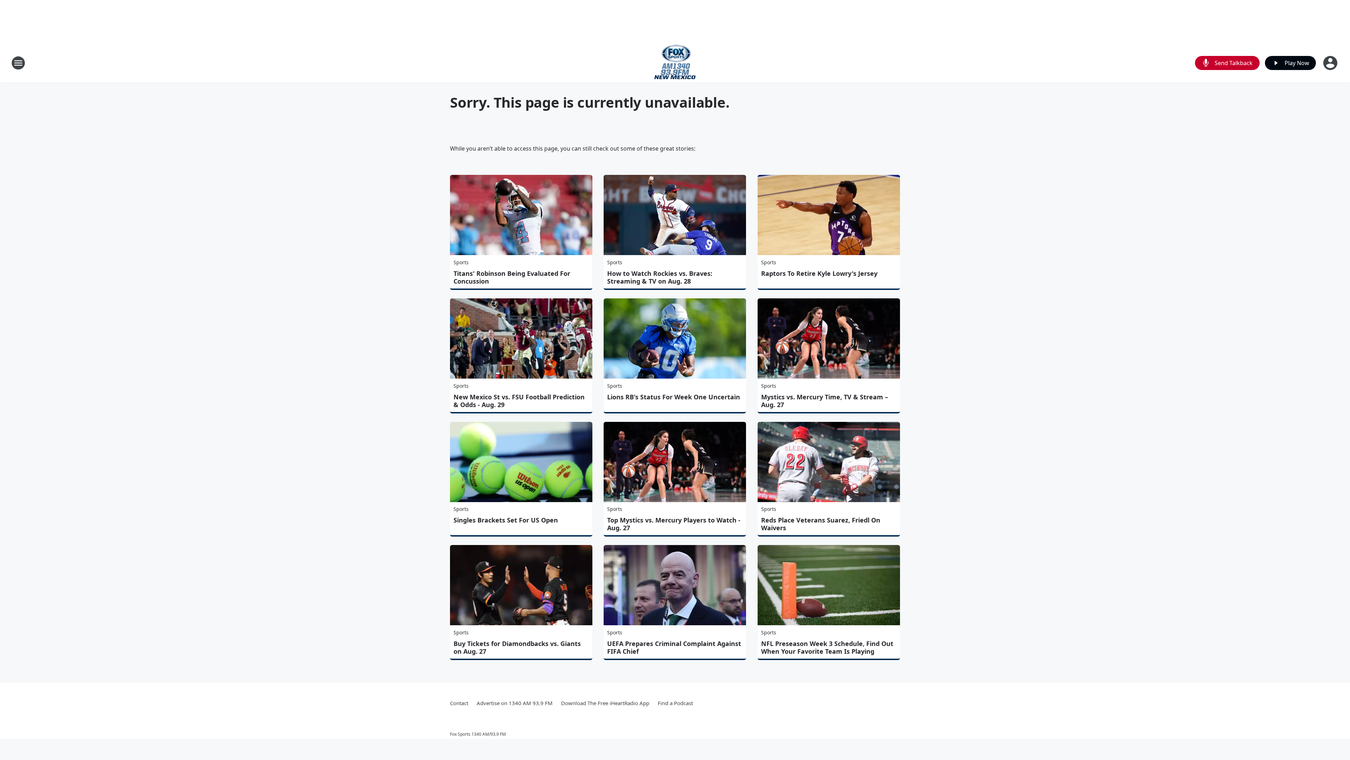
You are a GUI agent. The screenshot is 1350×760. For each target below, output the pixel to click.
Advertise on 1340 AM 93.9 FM (515, 703)
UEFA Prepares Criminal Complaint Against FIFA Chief (674, 647)
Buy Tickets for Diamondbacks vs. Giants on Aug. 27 (517, 647)
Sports (461, 262)
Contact (459, 703)
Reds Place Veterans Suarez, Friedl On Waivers (820, 524)
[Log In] (1331, 63)
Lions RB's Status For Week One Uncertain (673, 397)
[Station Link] (675, 62)
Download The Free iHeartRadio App (605, 703)
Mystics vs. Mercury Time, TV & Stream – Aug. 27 (824, 400)
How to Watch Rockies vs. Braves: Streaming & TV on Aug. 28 (659, 277)
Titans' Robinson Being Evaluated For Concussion (512, 277)
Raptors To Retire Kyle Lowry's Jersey (819, 273)
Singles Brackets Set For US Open (506, 520)
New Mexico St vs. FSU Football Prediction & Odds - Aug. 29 (519, 400)
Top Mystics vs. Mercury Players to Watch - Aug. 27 (673, 524)
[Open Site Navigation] (18, 63)
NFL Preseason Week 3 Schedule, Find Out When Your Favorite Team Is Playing (827, 647)
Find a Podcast (675, 703)
